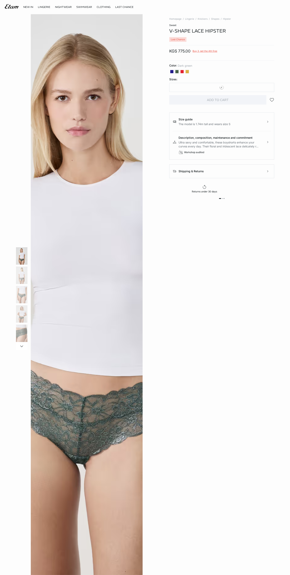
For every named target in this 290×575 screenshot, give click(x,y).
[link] (28, 7)
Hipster (227, 18)
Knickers (203, 18)
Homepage (175, 18)
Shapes (215, 18)
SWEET (172, 25)
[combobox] (221, 87)
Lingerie (189, 18)
